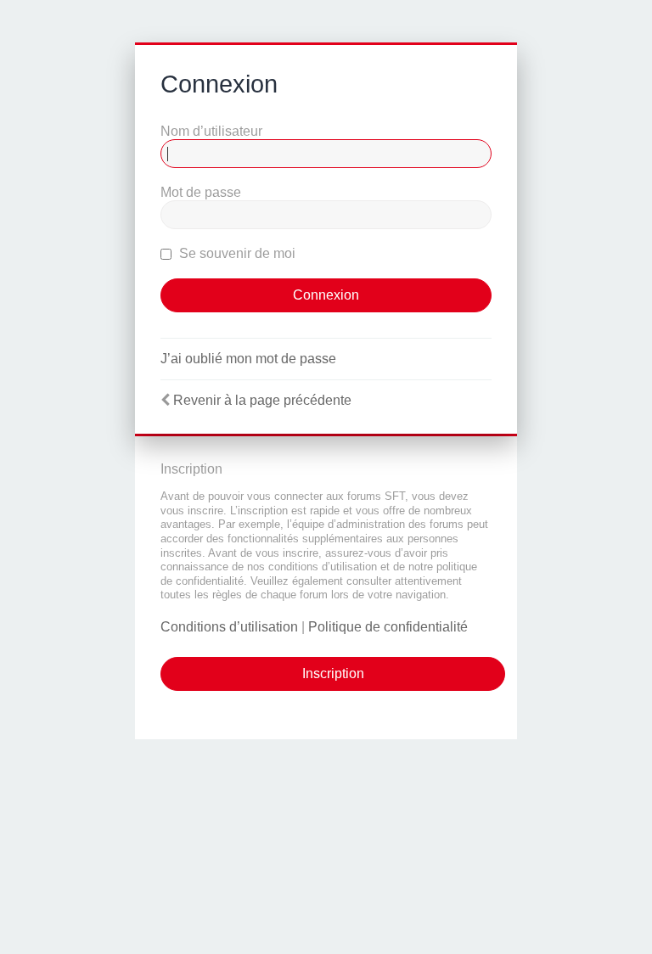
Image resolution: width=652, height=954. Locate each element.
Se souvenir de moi (235, 253)
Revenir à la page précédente (262, 400)
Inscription (333, 673)
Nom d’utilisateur (211, 131)
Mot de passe (200, 192)
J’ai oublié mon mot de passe (248, 358)
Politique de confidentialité (388, 627)
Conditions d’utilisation (229, 627)
